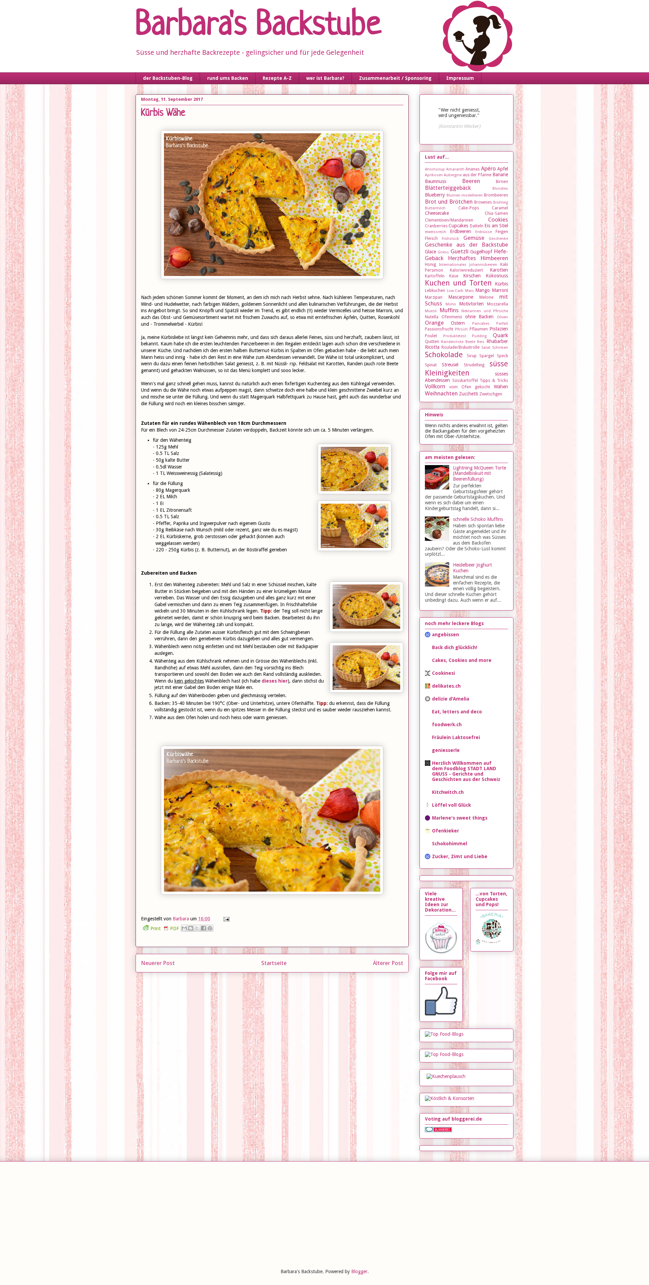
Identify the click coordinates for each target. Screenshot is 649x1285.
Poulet (431, 335)
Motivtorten (471, 303)
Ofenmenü (451, 316)
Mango (482, 290)
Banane (500, 174)
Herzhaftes (462, 258)
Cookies (498, 219)
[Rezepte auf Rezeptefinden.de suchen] (444, 1054)
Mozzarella (497, 303)
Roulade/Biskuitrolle (460, 347)
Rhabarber (497, 341)
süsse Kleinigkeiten (466, 368)
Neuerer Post (158, 963)
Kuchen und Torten (458, 282)
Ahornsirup (435, 169)
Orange (434, 322)
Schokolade (444, 354)
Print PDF (164, 928)
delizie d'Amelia (450, 699)
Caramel (500, 207)
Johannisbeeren (483, 264)
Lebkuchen (435, 290)
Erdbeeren (460, 231)
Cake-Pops (468, 207)
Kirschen (472, 275)
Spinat (431, 364)
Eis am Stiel (496, 225)
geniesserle (446, 750)
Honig (430, 264)
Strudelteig (474, 364)
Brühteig (500, 202)
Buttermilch (435, 208)
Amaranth (455, 169)
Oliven (502, 317)
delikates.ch (446, 686)
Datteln (476, 225)
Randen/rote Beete (458, 342)
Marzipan (433, 297)
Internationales (452, 264)
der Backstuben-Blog (168, 78)
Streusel (450, 364)
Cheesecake (437, 213)
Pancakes (480, 323)
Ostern (458, 323)
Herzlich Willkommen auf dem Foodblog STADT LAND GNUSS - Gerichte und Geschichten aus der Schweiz (466, 771)
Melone (486, 297)
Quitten (432, 341)
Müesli (431, 311)
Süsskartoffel (465, 380)
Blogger (359, 1271)
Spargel (486, 355)
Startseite (274, 963)
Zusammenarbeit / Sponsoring (395, 78)
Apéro (488, 168)
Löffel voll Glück (451, 805)
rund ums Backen (227, 78)
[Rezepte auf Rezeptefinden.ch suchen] (444, 1034)
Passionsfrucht (439, 328)
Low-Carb (455, 291)
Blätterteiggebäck (448, 187)
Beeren (471, 181)
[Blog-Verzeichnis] (438, 1130)
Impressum (460, 78)
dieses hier (275, 681)
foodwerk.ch (447, 724)
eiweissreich (435, 232)
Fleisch (431, 238)
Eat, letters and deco (457, 711)
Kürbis (501, 283)
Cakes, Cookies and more (461, 660)
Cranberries (436, 225)
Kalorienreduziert (466, 270)
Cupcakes (458, 225)
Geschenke (498, 238)
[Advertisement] (186, 1214)
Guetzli (459, 251)
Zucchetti (468, 393)
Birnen (502, 181)
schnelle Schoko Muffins (478, 519)
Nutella (431, 316)
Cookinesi (443, 673)
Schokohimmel (449, 843)
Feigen (502, 231)
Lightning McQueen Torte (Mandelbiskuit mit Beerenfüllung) (479, 473)
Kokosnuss (497, 275)
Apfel (502, 168)
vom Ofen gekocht (469, 386)
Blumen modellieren (465, 195)
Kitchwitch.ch (448, 792)
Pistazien (498, 328)
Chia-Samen (496, 213)
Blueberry (435, 195)
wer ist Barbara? (325, 78)
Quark (500, 335)
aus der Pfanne (477, 174)
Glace (430, 251)
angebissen (445, 634)
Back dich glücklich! (454, 647)
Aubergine (453, 175)
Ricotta (432, 347)
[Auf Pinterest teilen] (210, 928)
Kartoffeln (434, 275)
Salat (485, 347)
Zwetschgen (490, 393)
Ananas (472, 168)
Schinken (500, 347)
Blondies (500, 188)
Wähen (501, 386)
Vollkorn (435, 386)
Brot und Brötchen (449, 201)
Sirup (472, 355)
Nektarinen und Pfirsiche (484, 311)
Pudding (479, 336)
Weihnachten (441, 393)
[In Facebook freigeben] (203, 928)
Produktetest (454, 336)
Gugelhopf (481, 251)
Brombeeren (496, 195)
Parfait (502, 323)
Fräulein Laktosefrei (456, 737)
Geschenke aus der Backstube (466, 244)
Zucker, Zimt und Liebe (459, 856)
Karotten (499, 270)
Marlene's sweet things (459, 818)
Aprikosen (434, 175)
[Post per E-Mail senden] (225, 918)
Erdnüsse (483, 232)
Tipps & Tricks (494, 380)
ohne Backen (479, 316)
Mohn (451, 304)
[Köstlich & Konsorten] (449, 1098)
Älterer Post (388, 963)
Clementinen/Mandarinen (449, 220)
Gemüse (473, 237)
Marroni (500, 290)
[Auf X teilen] (197, 928)
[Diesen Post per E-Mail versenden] (184, 928)
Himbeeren (494, 258)
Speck (502, 355)
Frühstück (450, 238)
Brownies (483, 202)
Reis (480, 342)
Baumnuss (435, 181)
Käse (453, 275)
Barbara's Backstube (258, 26)
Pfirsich (461, 329)
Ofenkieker (445, 830)
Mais (469, 291)
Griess (443, 252)
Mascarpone (460, 297)
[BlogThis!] (190, 928)
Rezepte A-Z (277, 78)
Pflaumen (479, 328)
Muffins (449, 310)
